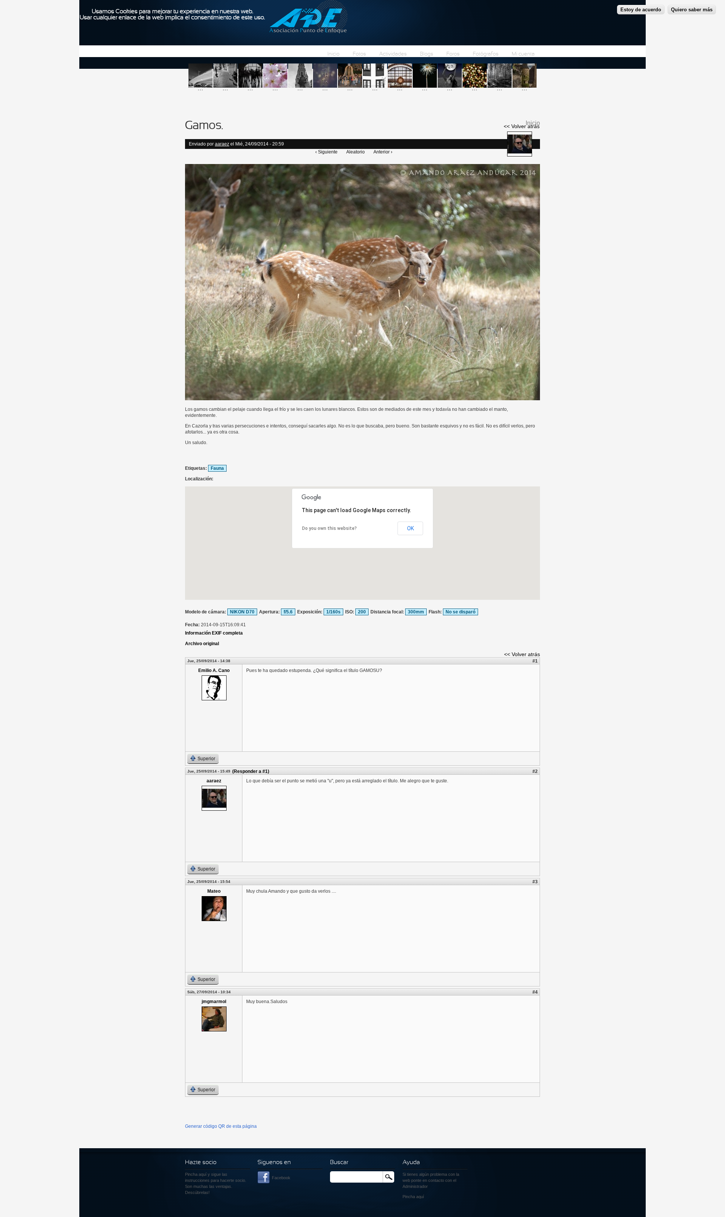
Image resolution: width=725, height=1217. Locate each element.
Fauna (217, 468)
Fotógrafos (485, 54)
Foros (453, 54)
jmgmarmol (214, 1001)
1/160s (333, 612)
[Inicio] (308, 18)
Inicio (333, 54)
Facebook (281, 1177)
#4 (535, 992)
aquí (420, 1196)
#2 (535, 771)
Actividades (393, 54)
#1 (535, 661)
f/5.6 (288, 612)
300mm (416, 612)
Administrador (415, 1186)
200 (362, 612)
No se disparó (460, 612)
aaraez (222, 144)
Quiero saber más (692, 9)
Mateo (214, 891)
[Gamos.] (362, 398)
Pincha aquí (196, 1174)
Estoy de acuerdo (640, 9)
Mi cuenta (523, 54)
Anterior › (382, 152)
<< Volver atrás (522, 126)
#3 (535, 881)
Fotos (359, 54)
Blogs (426, 54)
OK (410, 528)
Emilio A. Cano (214, 670)
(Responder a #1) (250, 771)
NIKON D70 (242, 612)
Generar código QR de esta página (221, 1126)
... (200, 88)
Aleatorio (355, 152)
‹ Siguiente (326, 152)
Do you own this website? (329, 528)
